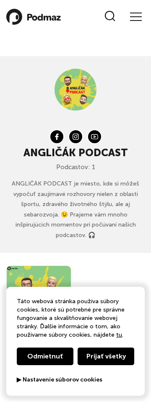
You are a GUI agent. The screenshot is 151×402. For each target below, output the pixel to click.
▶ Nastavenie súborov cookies (59, 379)
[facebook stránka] (56, 136)
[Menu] (135, 16)
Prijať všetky (106, 356)
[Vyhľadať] (110, 17)
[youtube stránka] (94, 136)
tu (119, 334)
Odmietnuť (45, 356)
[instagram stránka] (75, 136)
